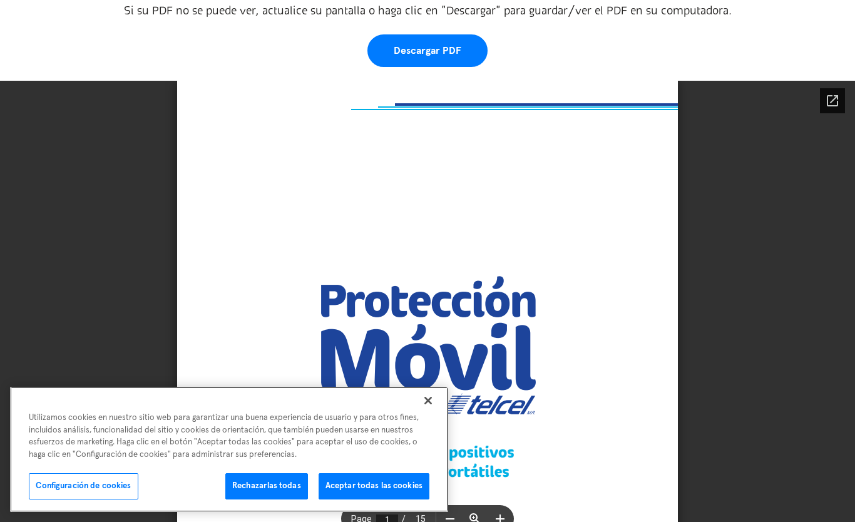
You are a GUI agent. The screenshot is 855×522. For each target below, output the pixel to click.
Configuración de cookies (83, 486)
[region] (229, 449)
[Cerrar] (428, 400)
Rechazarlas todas (266, 486)
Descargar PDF (427, 51)
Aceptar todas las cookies (373, 486)
